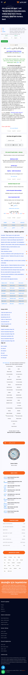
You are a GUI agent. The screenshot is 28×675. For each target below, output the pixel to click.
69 (16, 213)
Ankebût (13, 562)
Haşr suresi (4, 301)
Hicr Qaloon (3, 351)
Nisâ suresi (21, 283)
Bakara (5, 557)
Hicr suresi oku (14, 176)
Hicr (20, 52)
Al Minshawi (19, 413)
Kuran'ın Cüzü (3, 636)
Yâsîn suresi (12, 293)
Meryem (21, 560)
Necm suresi (4, 298)
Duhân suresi (21, 293)
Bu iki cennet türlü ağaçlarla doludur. (9, 279)
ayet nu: (16, 35)
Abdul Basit (19, 387)
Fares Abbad (19, 403)
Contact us (3, 611)
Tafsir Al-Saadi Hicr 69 (6, 324)
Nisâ (15, 557)
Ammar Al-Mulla (9, 395)
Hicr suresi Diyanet (14, 128)
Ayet (3, 28)
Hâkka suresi (21, 301)
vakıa (20, 568)
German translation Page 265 (7, 334)
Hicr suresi (12, 45)
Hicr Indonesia (4, 355)
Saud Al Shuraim (9, 387)
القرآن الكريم (3, 631)
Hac (4, 562)
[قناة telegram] (3, 667)
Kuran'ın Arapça (4, 633)
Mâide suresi (4, 285)
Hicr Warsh (3, 348)
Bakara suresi (4, 283)
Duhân (9, 565)
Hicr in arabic (4, 346)
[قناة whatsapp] (3, 672)
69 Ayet (13, 218)
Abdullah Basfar (18, 395)
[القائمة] (2, 2)
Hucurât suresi (13, 296)
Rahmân (15, 568)
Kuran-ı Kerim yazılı (5, 620)
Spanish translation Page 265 (7, 341)
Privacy (2, 605)
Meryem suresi (22, 288)
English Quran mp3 (4, 624)
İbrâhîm (9, 560)
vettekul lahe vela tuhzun (14, 208)
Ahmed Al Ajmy (9, 371)
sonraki (18, 130)
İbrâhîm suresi (22, 285)
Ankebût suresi (22, 291)
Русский (5, 225)
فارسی (22, 225)
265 (5, 213)
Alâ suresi (12, 304)
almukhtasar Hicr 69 (5, 317)
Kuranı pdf (3, 644)
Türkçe (13, 222)
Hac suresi (4, 291)
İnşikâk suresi (4, 304)
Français (13, 225)
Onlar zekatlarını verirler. (6, 251)
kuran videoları (4, 651)
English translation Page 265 (7, 329)
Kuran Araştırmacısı (5, 618)
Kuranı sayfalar (4, 638)
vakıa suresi (21, 298)
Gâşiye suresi (21, 304)
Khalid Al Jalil (9, 379)
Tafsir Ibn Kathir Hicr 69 (6, 313)
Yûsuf (5, 560)
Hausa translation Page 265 (7, 339)
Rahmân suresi (13, 298)
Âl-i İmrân (12, 283)
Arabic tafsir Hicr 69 (5, 315)
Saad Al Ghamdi (18, 379)
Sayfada (3, 31)
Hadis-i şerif (3, 649)
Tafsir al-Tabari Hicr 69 (6, 319)
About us (2, 609)
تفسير (5, 228)
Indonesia (22, 222)
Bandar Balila (19, 371)
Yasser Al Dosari (14, 426)
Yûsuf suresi (12, 285)
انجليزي (13, 228)
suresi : (6, 35)
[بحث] (5, 442)
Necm (11, 568)
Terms (2, 607)
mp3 (3, 30)
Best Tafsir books (4, 647)
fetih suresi (4, 296)
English (5, 222)
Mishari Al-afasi (18, 418)
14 (11, 213)
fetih (13, 565)
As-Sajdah (3, 293)
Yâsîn (5, 565)
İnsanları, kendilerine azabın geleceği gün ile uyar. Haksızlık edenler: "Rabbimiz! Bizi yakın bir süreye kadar (12, 256)
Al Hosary (9, 418)
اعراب (22, 228)
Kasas (8, 562)
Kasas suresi (12, 291)
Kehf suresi (12, 288)
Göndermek (4, 41)
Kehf (17, 560)
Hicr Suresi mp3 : (6, 363)
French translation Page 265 (7, 332)
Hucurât (17, 565)
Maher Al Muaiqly (9, 413)
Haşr (5, 571)
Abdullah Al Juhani (9, 403)
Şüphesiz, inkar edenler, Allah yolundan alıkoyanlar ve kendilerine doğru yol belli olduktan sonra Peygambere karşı (13, 247)
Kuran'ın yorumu (4, 622)
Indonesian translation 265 (7, 336)
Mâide (19, 557)
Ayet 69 (13, 130)
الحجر (8, 48)
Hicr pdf (2, 353)
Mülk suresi (12, 301)
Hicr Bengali (3, 358)
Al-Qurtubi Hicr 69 (5, 322)
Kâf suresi (21, 296)
